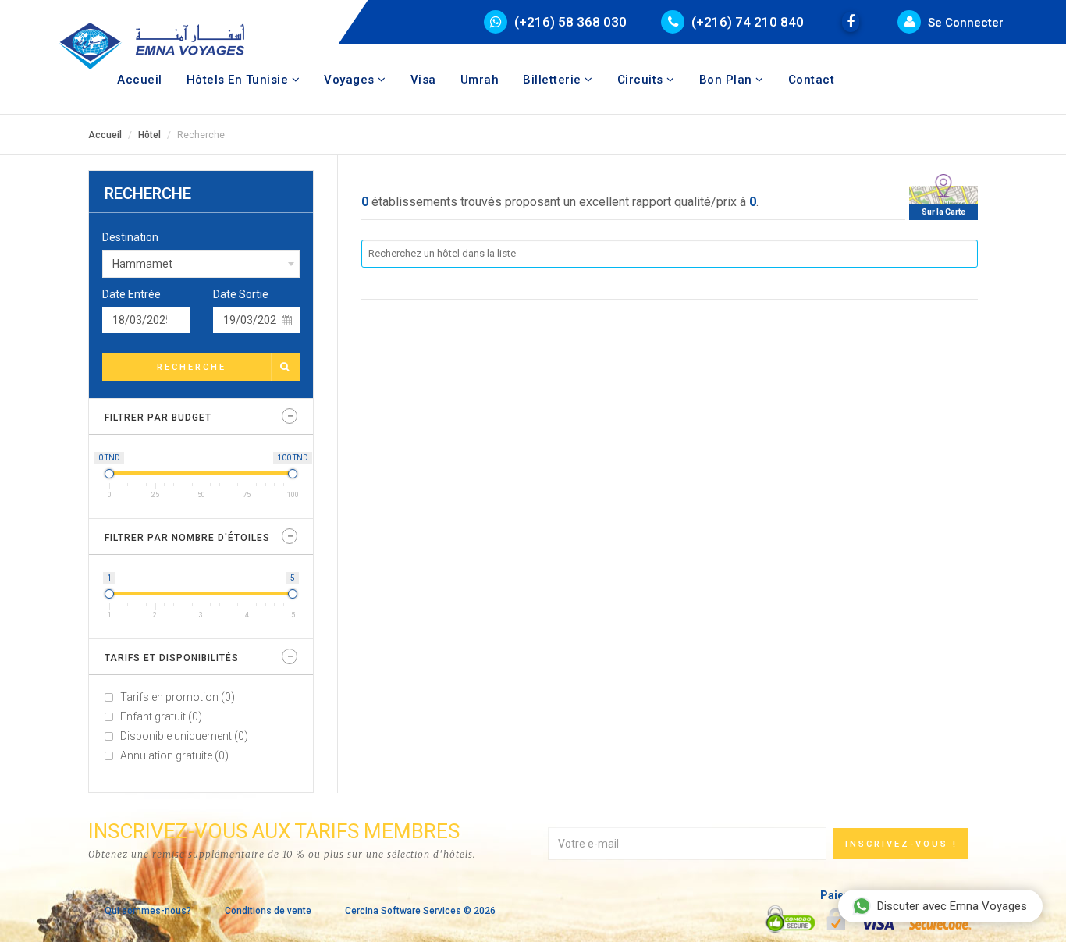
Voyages (351, 80)
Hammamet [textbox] (142, 264)
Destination (130, 237)
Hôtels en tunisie (239, 80)
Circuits (642, 80)
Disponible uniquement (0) (184, 736)
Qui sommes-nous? (148, 910)
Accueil (139, 80)
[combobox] (201, 264)
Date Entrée (131, 294)
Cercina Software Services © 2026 (420, 910)
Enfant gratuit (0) (161, 716)
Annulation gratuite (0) (174, 755)
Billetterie (554, 80)
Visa (423, 80)
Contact (811, 80)
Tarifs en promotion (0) (177, 697)
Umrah (479, 80)
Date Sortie (240, 294)
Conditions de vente (268, 910)
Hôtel (149, 135)
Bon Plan (727, 80)
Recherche (191, 367)
